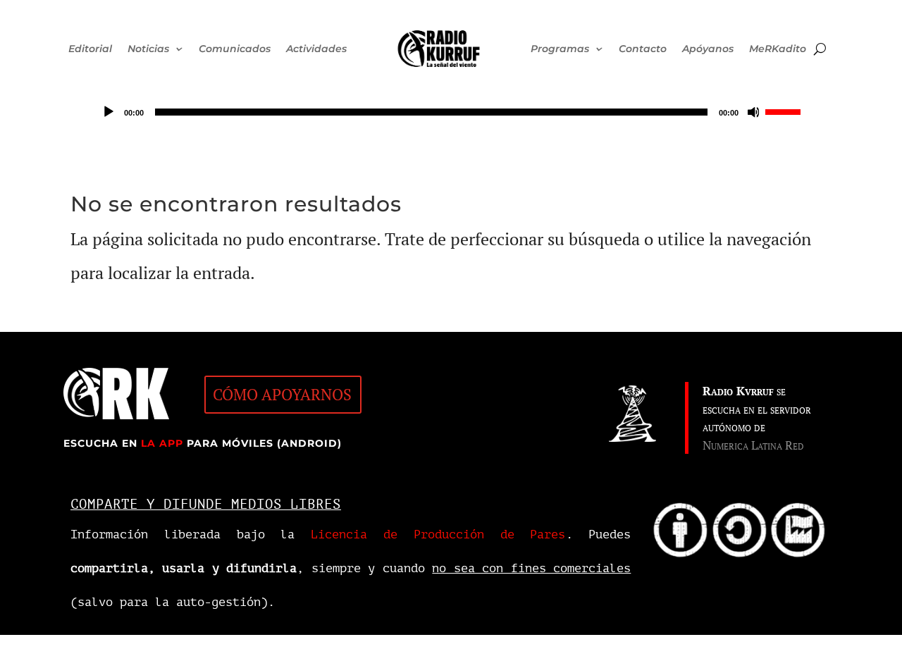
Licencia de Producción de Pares (438, 534)
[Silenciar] (754, 112)
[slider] (785, 110)
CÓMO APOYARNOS (282, 394)
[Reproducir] (108, 112)
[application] (451, 112)
